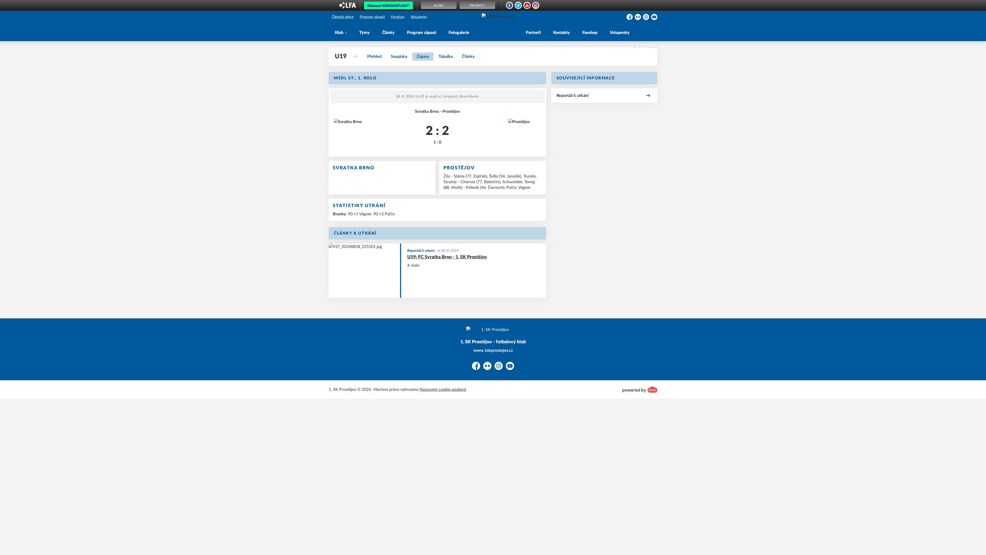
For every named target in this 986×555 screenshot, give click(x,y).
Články (388, 33)
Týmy (364, 33)
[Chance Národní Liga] (388, 7)
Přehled (374, 56)
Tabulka (446, 56)
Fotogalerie (459, 33)
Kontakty (561, 33)
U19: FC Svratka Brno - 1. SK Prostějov (447, 257)
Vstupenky (419, 17)
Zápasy (422, 56)
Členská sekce (343, 17)
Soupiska (399, 56)
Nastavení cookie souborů (443, 389)
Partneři (533, 33)
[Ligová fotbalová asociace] (347, 7)
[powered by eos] (639, 389)
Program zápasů (372, 17)
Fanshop (397, 17)
